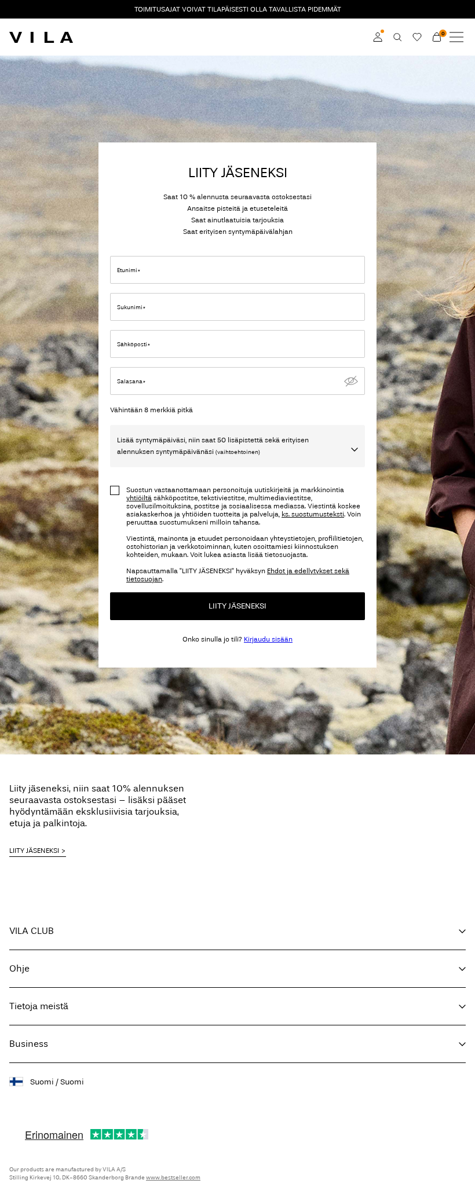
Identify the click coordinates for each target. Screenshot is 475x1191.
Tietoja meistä (38, 1006)
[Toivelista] (417, 37)
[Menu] (456, 37)
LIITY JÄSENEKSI (237, 606)
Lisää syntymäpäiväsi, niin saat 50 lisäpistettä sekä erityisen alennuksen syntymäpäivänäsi (213, 446)
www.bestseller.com (173, 1177)
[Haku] (397, 37)
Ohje (19, 968)
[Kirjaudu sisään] (377, 37)
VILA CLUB (31, 930)
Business (28, 1043)
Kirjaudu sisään (268, 639)
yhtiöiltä (139, 498)
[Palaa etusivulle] (41, 37)
